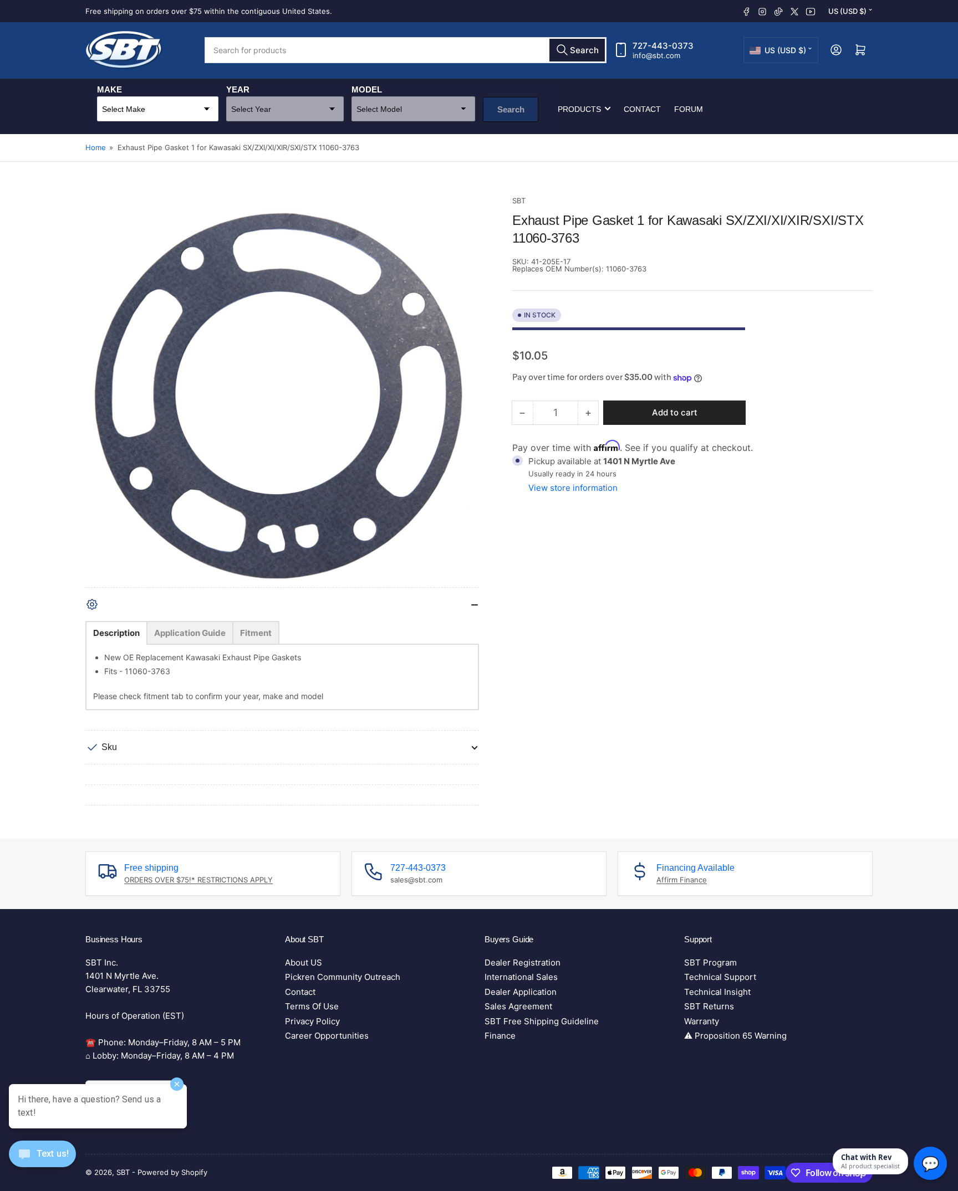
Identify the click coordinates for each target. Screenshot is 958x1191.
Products (579, 108)
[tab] (116, 633)
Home (95, 147)
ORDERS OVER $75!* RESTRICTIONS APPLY (198, 879)
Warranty (701, 1021)
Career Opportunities (327, 1035)
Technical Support (720, 977)
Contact (642, 108)
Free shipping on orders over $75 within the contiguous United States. (208, 11)
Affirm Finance (681, 879)
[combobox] (406, 50)
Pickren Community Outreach (342, 977)
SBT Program (710, 962)
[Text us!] (42, 1162)
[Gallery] (282, 391)
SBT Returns (709, 1006)
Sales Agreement (518, 1006)
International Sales (521, 977)
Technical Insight (717, 992)
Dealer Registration (522, 962)
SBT (519, 200)
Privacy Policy (312, 1021)
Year (237, 89)
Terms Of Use (312, 1006)
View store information (573, 487)
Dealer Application (521, 992)
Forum (688, 108)
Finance (500, 1035)
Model (366, 89)
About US (303, 962)
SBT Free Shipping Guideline (542, 1021)
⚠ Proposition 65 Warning (735, 1035)
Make (109, 89)
